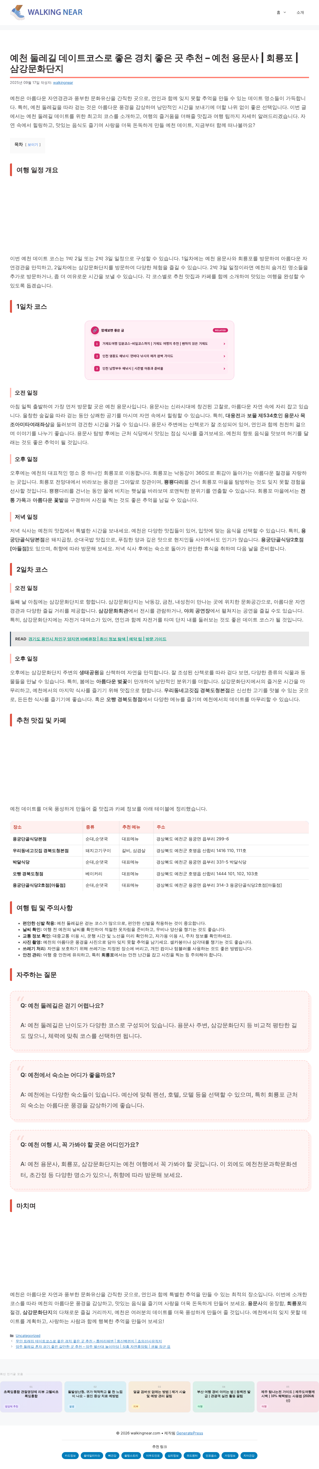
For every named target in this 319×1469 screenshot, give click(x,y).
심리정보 (173, 1455)
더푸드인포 (153, 1455)
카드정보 (70, 1455)
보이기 (33, 145)
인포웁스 (211, 1455)
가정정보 (230, 1455)
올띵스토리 (131, 1455)
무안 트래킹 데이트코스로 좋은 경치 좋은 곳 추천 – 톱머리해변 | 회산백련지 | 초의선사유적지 (89, 1341)
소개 (300, 12)
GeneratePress (189, 1433)
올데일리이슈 (92, 1455)
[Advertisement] (159, 217)
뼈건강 (112, 1455)
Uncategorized (28, 1335)
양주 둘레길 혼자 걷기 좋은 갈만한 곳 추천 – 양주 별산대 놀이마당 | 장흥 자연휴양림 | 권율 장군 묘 (93, 1346)
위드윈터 (192, 1455)
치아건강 (248, 1455)
